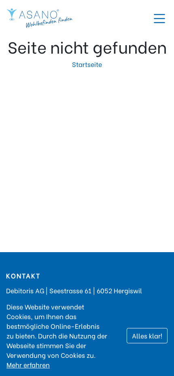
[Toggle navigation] (159, 18)
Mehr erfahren (28, 364)
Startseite (87, 64)
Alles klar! (147, 335)
